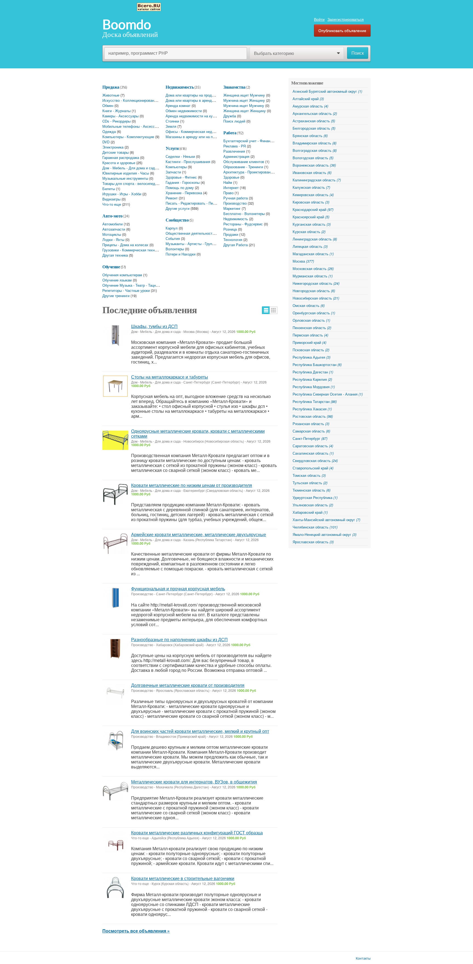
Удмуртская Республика (315, 497)
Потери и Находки (180, 254)
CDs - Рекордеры (116, 121)
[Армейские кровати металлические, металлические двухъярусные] (115, 543)
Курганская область (312, 224)
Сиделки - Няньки (180, 156)
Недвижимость (180, 87)
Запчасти (173, 172)
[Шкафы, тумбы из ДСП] (115, 335)
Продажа (110, 87)
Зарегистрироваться (345, 19)
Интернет (231, 187)
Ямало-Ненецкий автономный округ (324, 534)
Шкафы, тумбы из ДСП (154, 326)
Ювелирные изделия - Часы (125, 173)
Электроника (112, 147)
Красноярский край (311, 216)
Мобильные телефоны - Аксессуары (132, 126)
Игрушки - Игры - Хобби (121, 193)
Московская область (313, 268)
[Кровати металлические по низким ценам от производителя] (115, 494)
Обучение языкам (117, 280)
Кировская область (311, 202)
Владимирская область (314, 143)
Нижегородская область (316, 283)
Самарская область (311, 431)
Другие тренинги (115, 295)
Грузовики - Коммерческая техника (131, 249)
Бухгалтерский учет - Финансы (249, 140)
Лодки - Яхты (113, 239)
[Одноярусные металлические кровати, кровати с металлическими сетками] (115, 440)
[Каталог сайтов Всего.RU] (149, 6)
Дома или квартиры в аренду (190, 100)
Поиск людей (234, 121)
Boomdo (126, 24)
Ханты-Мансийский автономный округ (326, 519)
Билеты (108, 188)
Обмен (107, 105)
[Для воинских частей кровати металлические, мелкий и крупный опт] (115, 740)
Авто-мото (112, 215)
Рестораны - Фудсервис (243, 224)
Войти (319, 19)
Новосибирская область (316, 298)
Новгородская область (314, 290)
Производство (235, 203)
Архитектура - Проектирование (248, 172)
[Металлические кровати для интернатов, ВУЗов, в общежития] (115, 791)
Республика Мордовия (314, 386)
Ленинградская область (315, 239)
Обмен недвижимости (184, 110)
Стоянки (172, 121)
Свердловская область (315, 460)
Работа (229, 132)
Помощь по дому (180, 187)
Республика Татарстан (315, 401)
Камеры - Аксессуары (120, 115)
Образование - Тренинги (243, 166)
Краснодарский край (313, 209)
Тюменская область (311, 490)
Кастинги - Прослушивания (188, 161)
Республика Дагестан (313, 371)
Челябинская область (315, 527)
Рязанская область (311, 423)
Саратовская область (313, 445)
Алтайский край (308, 98)
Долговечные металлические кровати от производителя (187, 685)
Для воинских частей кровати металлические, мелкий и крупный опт (200, 731)
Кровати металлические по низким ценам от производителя (191, 485)
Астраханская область (314, 120)
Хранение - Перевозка (184, 192)
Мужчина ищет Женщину (244, 100)
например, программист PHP (138, 53)
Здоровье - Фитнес (181, 177)
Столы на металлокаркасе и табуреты (169, 377)
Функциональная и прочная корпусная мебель (178, 588)
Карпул (172, 228)
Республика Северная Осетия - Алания (328, 394)
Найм (227, 182)
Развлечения (234, 151)
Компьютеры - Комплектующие (128, 136)
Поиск (357, 53)
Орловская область (311, 320)
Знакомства (234, 87)
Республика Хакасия (312, 408)
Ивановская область (312, 172)
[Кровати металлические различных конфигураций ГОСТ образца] (115, 841)
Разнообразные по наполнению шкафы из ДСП (179, 639)
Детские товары (115, 152)
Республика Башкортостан (317, 364)
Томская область (309, 475)
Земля (171, 126)
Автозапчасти (113, 229)
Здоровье (231, 177)
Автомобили (112, 224)
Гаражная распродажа (120, 157)
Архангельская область (315, 113)
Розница (230, 229)
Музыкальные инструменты (125, 178)
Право (228, 192)
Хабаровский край (310, 512)
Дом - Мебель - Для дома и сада (129, 167)
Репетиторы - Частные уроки (126, 290)
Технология (232, 239)
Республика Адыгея (311, 357)
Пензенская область (312, 327)
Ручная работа (235, 198)
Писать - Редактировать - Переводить (197, 203)
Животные (110, 95)
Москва (303, 261)
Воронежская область (314, 165)
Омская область (309, 305)
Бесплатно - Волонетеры (244, 213)
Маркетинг (232, 208)
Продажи (230, 234)
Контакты (363, 958)
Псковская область (311, 349)
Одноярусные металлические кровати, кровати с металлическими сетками (198, 433)
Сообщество (177, 219)
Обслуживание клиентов (243, 161)
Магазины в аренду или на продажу (195, 136)
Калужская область (311, 187)
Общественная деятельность (190, 233)
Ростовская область (313, 416)
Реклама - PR (234, 146)
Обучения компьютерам (122, 274)
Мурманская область (313, 275)
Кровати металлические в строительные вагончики (182, 878)
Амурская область (310, 106)
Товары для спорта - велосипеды (130, 183)
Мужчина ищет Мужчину (243, 105)
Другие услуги (177, 208)
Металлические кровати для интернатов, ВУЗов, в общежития (194, 782)
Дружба (229, 115)
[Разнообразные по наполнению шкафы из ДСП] (115, 648)
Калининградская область (317, 179)
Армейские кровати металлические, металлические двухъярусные (198, 534)
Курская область (309, 231)
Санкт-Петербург (310, 438)
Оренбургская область (314, 312)
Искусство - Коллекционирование (130, 100)
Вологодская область (313, 157)
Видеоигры (111, 199)
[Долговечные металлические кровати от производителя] (115, 694)
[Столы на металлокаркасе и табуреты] (115, 386)
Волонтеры (175, 248)
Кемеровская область (313, 194)
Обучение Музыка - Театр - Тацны (130, 285)
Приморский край (309, 342)
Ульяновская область (313, 504)
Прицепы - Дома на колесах (125, 244)
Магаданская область (313, 253)
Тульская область (310, 482)
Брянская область (310, 135)
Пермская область (310, 335)
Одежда (109, 131)
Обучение (111, 266)
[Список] (266, 310)
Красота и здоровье (118, 162)
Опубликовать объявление (342, 30)
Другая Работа (235, 244)
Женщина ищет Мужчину (244, 95)
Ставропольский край (313, 468)
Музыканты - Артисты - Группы (191, 243)
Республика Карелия (312, 379)
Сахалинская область (313, 453)
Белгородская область (314, 128)
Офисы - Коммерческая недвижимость (198, 131)
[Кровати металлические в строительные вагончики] (115, 887)
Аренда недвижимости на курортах (195, 115)
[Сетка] (274, 310)
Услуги (172, 148)
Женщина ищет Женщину (244, 110)
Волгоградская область (315, 150)
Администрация (236, 156)
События (173, 238)
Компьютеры (176, 166)
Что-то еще (111, 204)
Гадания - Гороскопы (183, 182)
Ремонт (172, 198)
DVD (105, 141)
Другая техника (115, 255)
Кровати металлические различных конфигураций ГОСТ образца (197, 832)
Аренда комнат (178, 105)
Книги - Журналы (116, 110)
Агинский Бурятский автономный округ (327, 91)
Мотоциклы (111, 234)
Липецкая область (310, 246)
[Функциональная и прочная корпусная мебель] (115, 597)
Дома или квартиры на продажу (192, 95)
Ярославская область (313, 541)
